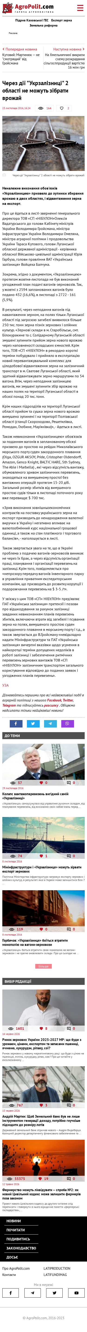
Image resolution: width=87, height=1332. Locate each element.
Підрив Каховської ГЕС (31, 20)
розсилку (51, 705)
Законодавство (21, 1248)
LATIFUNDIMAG (55, 1274)
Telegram (9, 705)
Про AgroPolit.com (16, 1268)
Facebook (54, 700)
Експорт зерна (61, 20)
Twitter (68, 700)
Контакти (9, 1274)
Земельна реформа (44, 25)
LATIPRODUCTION (57, 1268)
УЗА (5, 685)
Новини (13, 1221)
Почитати (15, 1230)
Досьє (12, 1257)
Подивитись (18, 1239)
